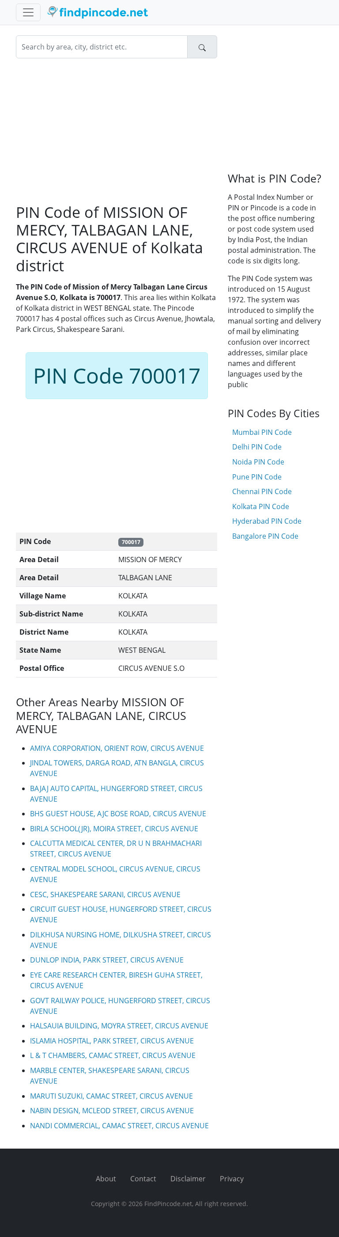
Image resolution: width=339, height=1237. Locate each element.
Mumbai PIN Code (262, 432)
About (106, 1179)
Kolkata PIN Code (260, 506)
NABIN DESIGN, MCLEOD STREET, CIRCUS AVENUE (112, 1110)
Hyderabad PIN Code (266, 521)
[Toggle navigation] (28, 12)
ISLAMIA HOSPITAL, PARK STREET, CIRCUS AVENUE (112, 1041)
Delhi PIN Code (257, 447)
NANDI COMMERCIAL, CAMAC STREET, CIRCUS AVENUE (119, 1125)
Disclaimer (188, 1179)
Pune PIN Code (257, 477)
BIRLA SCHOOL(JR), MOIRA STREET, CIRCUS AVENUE (114, 829)
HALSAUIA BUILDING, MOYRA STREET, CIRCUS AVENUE (119, 1026)
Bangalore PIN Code (265, 536)
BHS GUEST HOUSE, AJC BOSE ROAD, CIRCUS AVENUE (118, 813)
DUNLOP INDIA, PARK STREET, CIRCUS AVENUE (107, 960)
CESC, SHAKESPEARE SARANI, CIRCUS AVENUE (105, 894)
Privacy (232, 1179)
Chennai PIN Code (262, 491)
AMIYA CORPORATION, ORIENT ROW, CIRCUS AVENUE (117, 748)
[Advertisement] (116, 131)
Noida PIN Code (258, 462)
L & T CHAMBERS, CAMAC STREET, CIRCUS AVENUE (113, 1055)
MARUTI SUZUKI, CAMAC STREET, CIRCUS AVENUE (111, 1096)
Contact (143, 1179)
